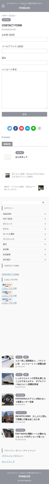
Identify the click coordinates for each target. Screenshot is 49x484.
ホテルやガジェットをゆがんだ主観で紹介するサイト (24, 473)
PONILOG (24, 8)
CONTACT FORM (10, 274)
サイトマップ (8, 461)
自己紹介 (7, 137)
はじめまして (21, 157)
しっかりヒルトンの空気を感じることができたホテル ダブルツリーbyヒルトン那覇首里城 (30, 381)
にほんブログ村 (9, 288)
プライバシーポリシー (12, 455)
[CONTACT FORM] (27, 128)
